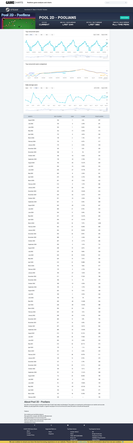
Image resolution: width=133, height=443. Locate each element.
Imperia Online (96, 439)
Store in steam (124, 17)
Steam (34, 9)
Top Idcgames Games (94, 429)
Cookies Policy (30, 435)
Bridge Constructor (97, 433)
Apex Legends (73, 439)
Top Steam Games (71, 429)
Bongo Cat (73, 437)
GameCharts (27, 9)
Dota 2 (72, 433)
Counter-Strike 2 (74, 431)
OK (123, 442)
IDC (93, 431)
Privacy (29, 433)
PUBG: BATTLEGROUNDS (76, 435)
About (28, 431)
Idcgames (51, 433)
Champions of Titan (97, 435)
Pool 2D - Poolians (42, 9)
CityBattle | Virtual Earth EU (98, 437)
